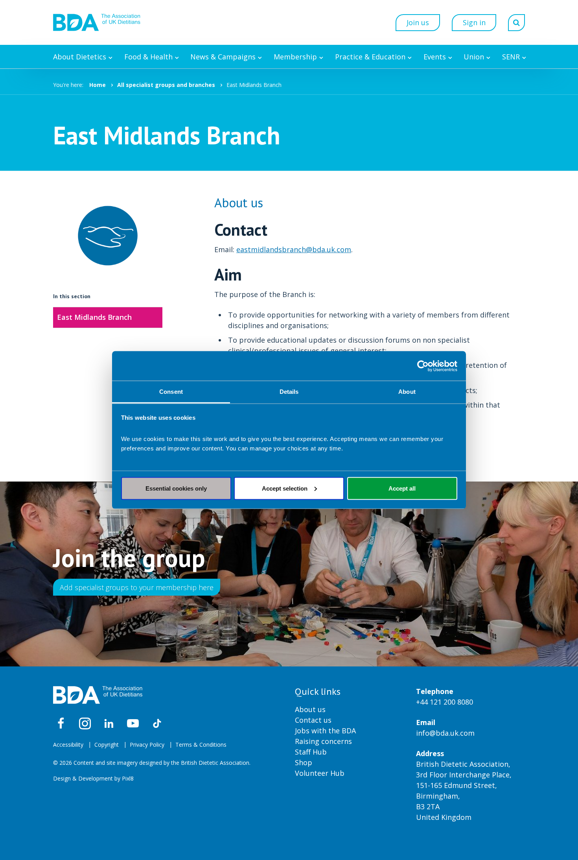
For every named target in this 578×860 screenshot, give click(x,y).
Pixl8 (128, 778)
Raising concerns (323, 741)
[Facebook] (61, 723)
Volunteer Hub (319, 773)
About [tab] (407, 391)
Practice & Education (370, 56)
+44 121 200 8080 (444, 702)
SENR (511, 56)
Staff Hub (311, 752)
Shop (303, 762)
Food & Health (148, 56)
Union (474, 56)
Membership (295, 56)
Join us (418, 22)
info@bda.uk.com (445, 733)
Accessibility (68, 744)
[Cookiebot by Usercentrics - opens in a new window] (422, 366)
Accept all (402, 488)
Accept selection (284, 488)
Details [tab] (289, 391)
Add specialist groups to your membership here (137, 587)
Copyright (106, 744)
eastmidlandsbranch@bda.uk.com (293, 249)
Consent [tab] (171, 391)
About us (310, 709)
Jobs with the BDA (325, 730)
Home (97, 85)
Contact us (313, 720)
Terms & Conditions (200, 744)
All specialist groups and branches (166, 85)
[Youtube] (133, 723)
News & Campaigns (223, 56)
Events (434, 56)
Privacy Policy (147, 744)
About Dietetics (79, 56)
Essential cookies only (176, 488)
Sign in (474, 22)
